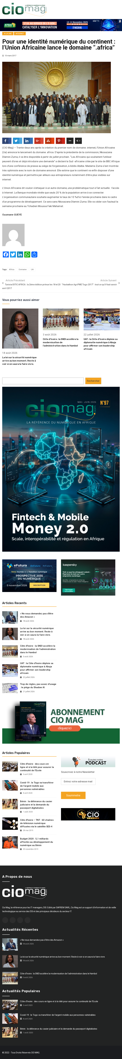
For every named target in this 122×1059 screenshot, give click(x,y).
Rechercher (93, 380)
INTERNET (20, 34)
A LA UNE (8, 34)
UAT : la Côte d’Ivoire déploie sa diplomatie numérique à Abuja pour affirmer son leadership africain (36, 668)
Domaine (22, 269)
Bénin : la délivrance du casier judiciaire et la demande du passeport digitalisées (36, 804)
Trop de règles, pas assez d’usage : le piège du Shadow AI (38, 686)
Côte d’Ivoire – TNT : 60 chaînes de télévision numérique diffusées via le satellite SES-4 (37, 823)
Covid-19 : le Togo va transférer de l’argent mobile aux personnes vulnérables (37, 786)
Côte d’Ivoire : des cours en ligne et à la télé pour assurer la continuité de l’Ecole (37, 767)
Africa (11, 269)
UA (32, 269)
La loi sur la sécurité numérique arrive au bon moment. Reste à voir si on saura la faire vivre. (19, 360)
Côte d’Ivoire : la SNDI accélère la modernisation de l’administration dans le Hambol (60, 342)
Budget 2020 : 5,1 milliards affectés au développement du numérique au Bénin (36, 842)
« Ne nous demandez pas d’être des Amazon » (36, 615)
